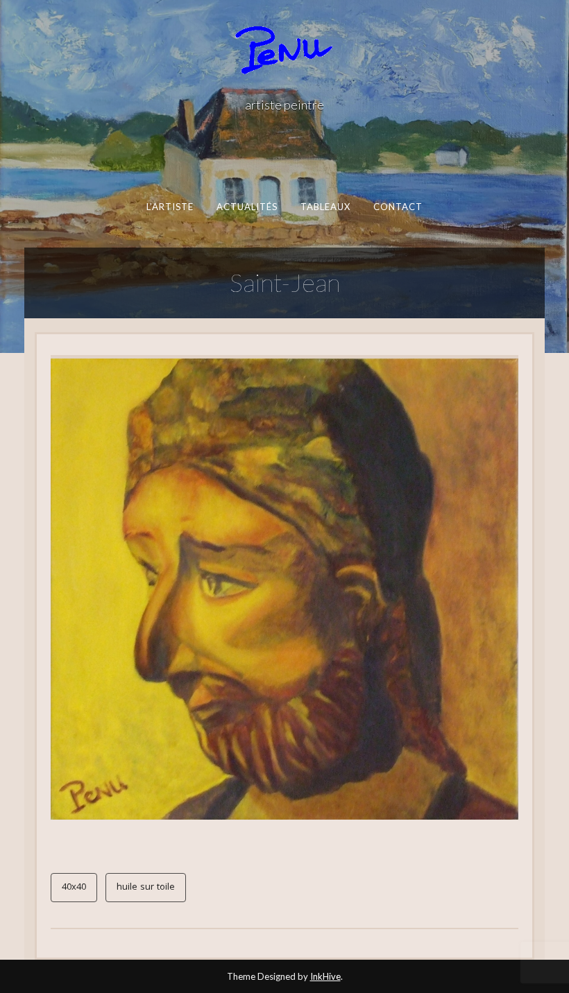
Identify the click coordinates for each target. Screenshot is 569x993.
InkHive (325, 976)
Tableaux (325, 206)
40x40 (74, 887)
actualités (247, 206)
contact (398, 206)
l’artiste (170, 206)
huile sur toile (146, 887)
